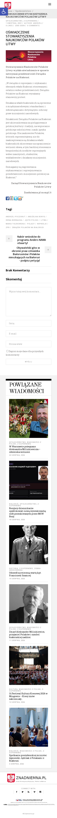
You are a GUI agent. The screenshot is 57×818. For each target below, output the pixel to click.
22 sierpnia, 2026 (17, 455)
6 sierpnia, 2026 (16, 764)
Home (9, 11)
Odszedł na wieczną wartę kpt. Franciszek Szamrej (25, 574)
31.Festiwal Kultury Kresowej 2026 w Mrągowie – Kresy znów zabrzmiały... (28, 696)
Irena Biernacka (14, 220)
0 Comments (33, 26)
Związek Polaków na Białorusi (28, 227)
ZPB (8, 227)
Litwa (44, 220)
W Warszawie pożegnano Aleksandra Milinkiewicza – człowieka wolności (24, 449)
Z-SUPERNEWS (30, 21)
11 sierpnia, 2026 (17, 640)
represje (42, 224)
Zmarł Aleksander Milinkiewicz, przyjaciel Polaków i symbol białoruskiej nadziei (27, 634)
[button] (4, 12)
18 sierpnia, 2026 (17, 520)
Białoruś (14, 504)
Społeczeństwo (23, 11)
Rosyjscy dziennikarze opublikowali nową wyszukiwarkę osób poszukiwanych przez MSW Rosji (27, 512)
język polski (31, 220)
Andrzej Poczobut (15, 217)
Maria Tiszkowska (15, 224)
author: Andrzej (33, 23)
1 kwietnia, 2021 (14, 23)
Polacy (31, 224)
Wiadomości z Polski (30, 689)
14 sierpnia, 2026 (17, 579)
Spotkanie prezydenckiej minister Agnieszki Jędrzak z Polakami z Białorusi (28, 758)
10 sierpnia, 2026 (17, 702)
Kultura (13, 689)
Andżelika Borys (36, 217)
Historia (13, 568)
